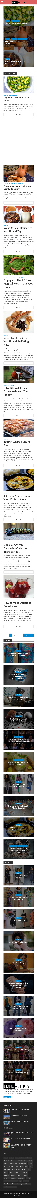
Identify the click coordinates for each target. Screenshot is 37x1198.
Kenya (28, 1169)
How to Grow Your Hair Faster (18, 942)
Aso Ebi (23, 1158)
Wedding (19, 1184)
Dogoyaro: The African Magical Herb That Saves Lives (18, 283)
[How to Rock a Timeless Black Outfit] (7, 1111)
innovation (7, 1169)
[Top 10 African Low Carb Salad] (19, 16)
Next (27, 635)
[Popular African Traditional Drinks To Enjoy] (19, 36)
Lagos (5, 1172)
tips (21, 1181)
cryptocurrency (22, 1160)
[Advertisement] (18, 139)
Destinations (13, 846)
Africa (5, 1158)
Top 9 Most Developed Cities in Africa (21, 1121)
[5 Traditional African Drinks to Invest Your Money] (19, 375)
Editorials (12, 277)
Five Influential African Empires (19, 1115)
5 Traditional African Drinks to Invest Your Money (16, 391)
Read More (18, 114)
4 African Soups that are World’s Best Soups (18, 497)
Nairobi (19, 1175)
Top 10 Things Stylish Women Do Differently (18, 1007)
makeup (25, 1172)
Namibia (25, 1175)
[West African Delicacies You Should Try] (19, 57)
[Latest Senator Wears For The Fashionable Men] (7, 1134)
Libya (11, 1172)
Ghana (21, 1166)
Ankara (17, 1158)
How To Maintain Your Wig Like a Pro (18, 1029)
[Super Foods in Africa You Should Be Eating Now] (19, 322)
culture (6, 1163)
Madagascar (17, 1172)
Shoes (28, 1178)
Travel (6, 1184)
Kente (23, 1169)
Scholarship (21, 1178)
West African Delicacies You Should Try (15, 63)
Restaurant (13, 1178)
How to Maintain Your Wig (18, 1073)
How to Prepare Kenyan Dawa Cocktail (18, 763)
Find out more (7, 1097)
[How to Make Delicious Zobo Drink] (19, 586)
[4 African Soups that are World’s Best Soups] (19, 480)
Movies (13, 1175)
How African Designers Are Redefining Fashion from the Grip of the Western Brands (21, 1146)
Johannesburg (16, 1169)
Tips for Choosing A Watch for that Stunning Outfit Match (18, 986)
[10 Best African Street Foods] (19, 428)
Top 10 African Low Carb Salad (16, 23)
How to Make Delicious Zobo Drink (17, 604)
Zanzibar (14, 1187)
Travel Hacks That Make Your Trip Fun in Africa (18, 698)
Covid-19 (13, 1160)
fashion (31, 1163)
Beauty (29, 1158)
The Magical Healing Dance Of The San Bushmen (18, 807)
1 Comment (15, 1149)
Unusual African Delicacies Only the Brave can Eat (15, 548)
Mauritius (6, 1175)
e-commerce (13, 1163)
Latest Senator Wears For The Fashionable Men (22, 1133)
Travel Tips (18, 694)
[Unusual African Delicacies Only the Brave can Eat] (19, 531)
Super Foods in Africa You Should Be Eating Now (16, 341)
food (5, 1166)
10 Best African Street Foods (17, 443)
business (6, 1160)
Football (11, 1166)
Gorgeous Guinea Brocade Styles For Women (18, 655)
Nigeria (6, 1178)
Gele (16, 1166)
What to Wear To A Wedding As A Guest (18, 1051)
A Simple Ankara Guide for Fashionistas (18, 898)
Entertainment (18, 737)
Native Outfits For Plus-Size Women (20, 1138)
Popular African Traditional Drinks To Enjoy (17, 43)
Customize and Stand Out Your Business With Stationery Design (18, 676)
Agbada (11, 1158)
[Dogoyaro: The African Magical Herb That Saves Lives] (19, 265)
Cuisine (8, 21)
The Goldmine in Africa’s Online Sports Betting (18, 720)
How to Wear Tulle (18, 920)
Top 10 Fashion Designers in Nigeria (18, 964)
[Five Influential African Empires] (7, 1117)
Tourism (26, 1181)
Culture (14, 39)
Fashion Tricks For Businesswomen (18, 785)
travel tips (12, 1184)
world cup (7, 1187)
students (15, 1181)
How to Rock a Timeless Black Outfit (18, 877)
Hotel (31, 1166)
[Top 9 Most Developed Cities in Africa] (7, 1123)
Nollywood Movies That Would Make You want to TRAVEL (18, 851)
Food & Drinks (16, 21)
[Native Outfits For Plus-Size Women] (7, 1139)
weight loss (27, 1184)
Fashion (18, 651)
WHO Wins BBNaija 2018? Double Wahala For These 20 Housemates (18, 742)
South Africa (7, 1181)
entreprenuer (22, 1163)
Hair (26, 1166)
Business (6, 385)
